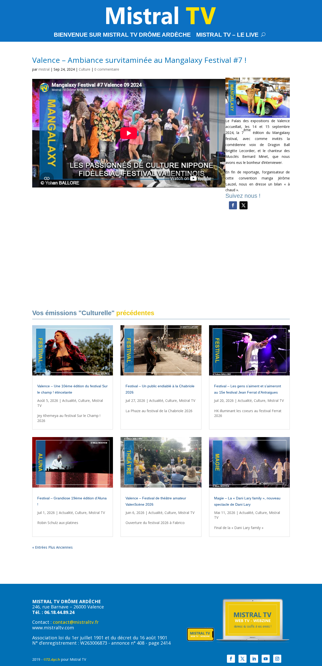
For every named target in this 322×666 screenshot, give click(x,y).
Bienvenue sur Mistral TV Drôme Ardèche (122, 35)
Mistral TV (187, 400)
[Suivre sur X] (243, 205)
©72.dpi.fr (52, 659)
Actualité (69, 400)
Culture (84, 69)
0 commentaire (106, 69)
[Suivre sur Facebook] (233, 205)
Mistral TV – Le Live (227, 35)
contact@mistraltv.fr (76, 622)
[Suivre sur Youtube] (266, 659)
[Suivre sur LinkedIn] (254, 659)
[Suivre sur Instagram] (277, 659)
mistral (44, 69)
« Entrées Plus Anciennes (52, 547)
